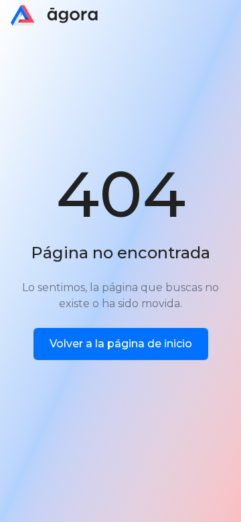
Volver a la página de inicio (121, 343)
